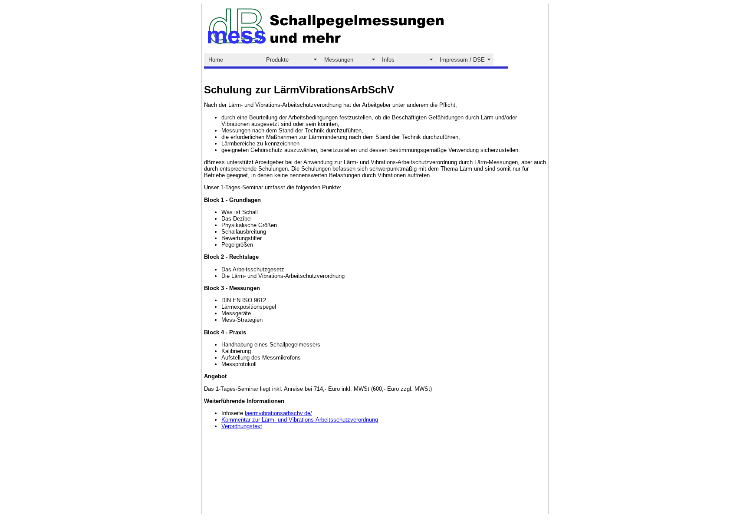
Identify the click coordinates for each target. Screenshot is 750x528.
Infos (388, 59)
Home (215, 59)
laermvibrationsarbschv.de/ (278, 413)
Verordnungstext (241, 426)
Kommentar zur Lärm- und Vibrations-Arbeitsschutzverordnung (299, 419)
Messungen (338, 59)
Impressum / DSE (462, 59)
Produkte (277, 59)
